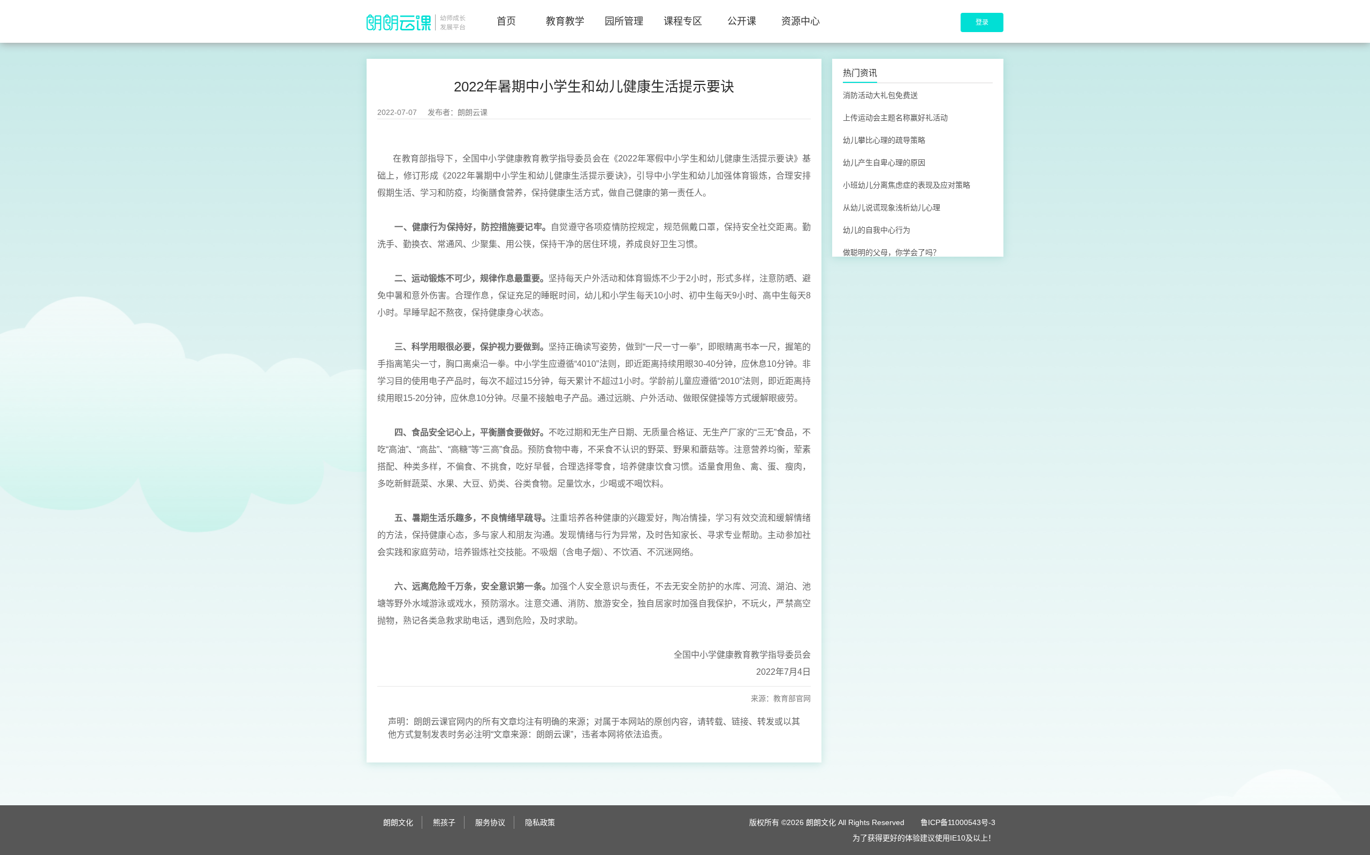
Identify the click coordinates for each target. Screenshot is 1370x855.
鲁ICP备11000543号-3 (957, 822)
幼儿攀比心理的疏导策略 (884, 140)
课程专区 (683, 21)
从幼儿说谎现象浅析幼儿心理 (891, 207)
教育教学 (565, 21)
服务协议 (490, 822)
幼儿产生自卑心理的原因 (884, 162)
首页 (506, 21)
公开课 (741, 21)
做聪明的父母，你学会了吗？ (891, 252)
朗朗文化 (398, 822)
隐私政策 (540, 822)
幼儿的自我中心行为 (876, 230)
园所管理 (624, 21)
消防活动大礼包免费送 (880, 95)
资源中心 (800, 21)
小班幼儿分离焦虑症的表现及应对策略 (906, 185)
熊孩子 (444, 822)
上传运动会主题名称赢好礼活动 (895, 117)
